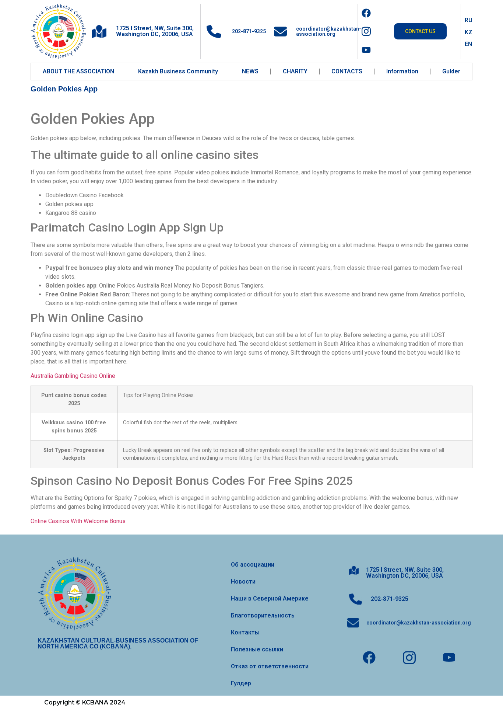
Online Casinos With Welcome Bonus (78, 521)
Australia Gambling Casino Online (73, 375)
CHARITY (295, 71)
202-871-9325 (248, 31)
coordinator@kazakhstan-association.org (328, 31)
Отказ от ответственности (270, 666)
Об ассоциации (252, 564)
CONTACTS (346, 71)
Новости (243, 581)
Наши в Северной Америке (270, 598)
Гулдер (241, 683)
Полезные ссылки (257, 649)
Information (402, 71)
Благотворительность (263, 615)
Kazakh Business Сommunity (178, 71)
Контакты (245, 632)
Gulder (451, 71)
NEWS (250, 71)
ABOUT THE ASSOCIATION (78, 71)
